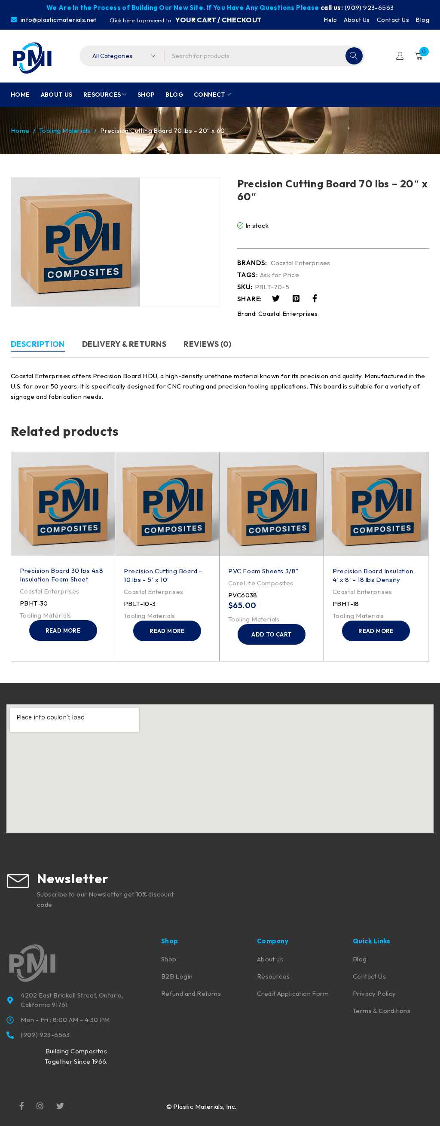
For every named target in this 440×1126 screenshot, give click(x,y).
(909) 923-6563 (369, 7)
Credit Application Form (293, 993)
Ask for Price (279, 275)
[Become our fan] (21, 1105)
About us (270, 959)
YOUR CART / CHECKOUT (218, 20)
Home (20, 130)
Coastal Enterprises (300, 263)
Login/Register (400, 55)
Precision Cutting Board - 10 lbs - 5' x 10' (163, 575)
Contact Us (393, 20)
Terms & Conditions (381, 1011)
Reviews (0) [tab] (207, 344)
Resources (273, 976)
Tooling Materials (65, 130)
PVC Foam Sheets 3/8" (263, 571)
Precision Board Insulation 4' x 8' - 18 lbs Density (373, 575)
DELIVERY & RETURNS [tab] (124, 344)
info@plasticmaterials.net (57, 19)
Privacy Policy (374, 993)
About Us (357, 20)
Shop (169, 959)
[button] (271, 634)
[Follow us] (60, 1105)
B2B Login (177, 976)
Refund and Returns (191, 993)
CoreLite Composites (260, 583)
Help (330, 20)
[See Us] (40, 1105)
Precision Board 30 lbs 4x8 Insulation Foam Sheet (62, 574)
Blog (422, 20)
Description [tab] (38, 344)
